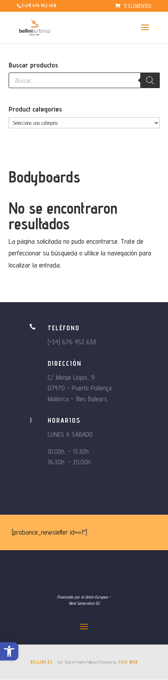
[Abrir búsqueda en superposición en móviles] (84, 80)
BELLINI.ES (41, 662)
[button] (9, 651)
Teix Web (128, 662)
